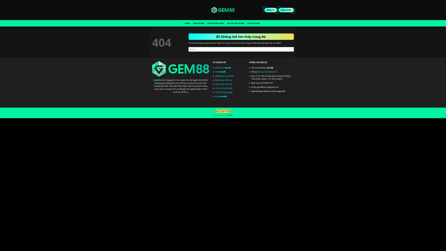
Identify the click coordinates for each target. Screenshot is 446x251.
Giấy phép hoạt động (224, 76)
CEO (220, 72)
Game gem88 (198, 23)
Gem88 (187, 23)
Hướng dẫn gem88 (215, 23)
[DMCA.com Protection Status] (223, 111)
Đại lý (221, 96)
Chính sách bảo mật (224, 84)
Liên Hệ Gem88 (253, 23)
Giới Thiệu (223, 67)
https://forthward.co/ (268, 72)
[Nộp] (291, 49)
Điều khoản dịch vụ (223, 80)
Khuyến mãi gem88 (235, 23)
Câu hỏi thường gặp (223, 92)
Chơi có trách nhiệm (224, 88)
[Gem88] (223, 10)
